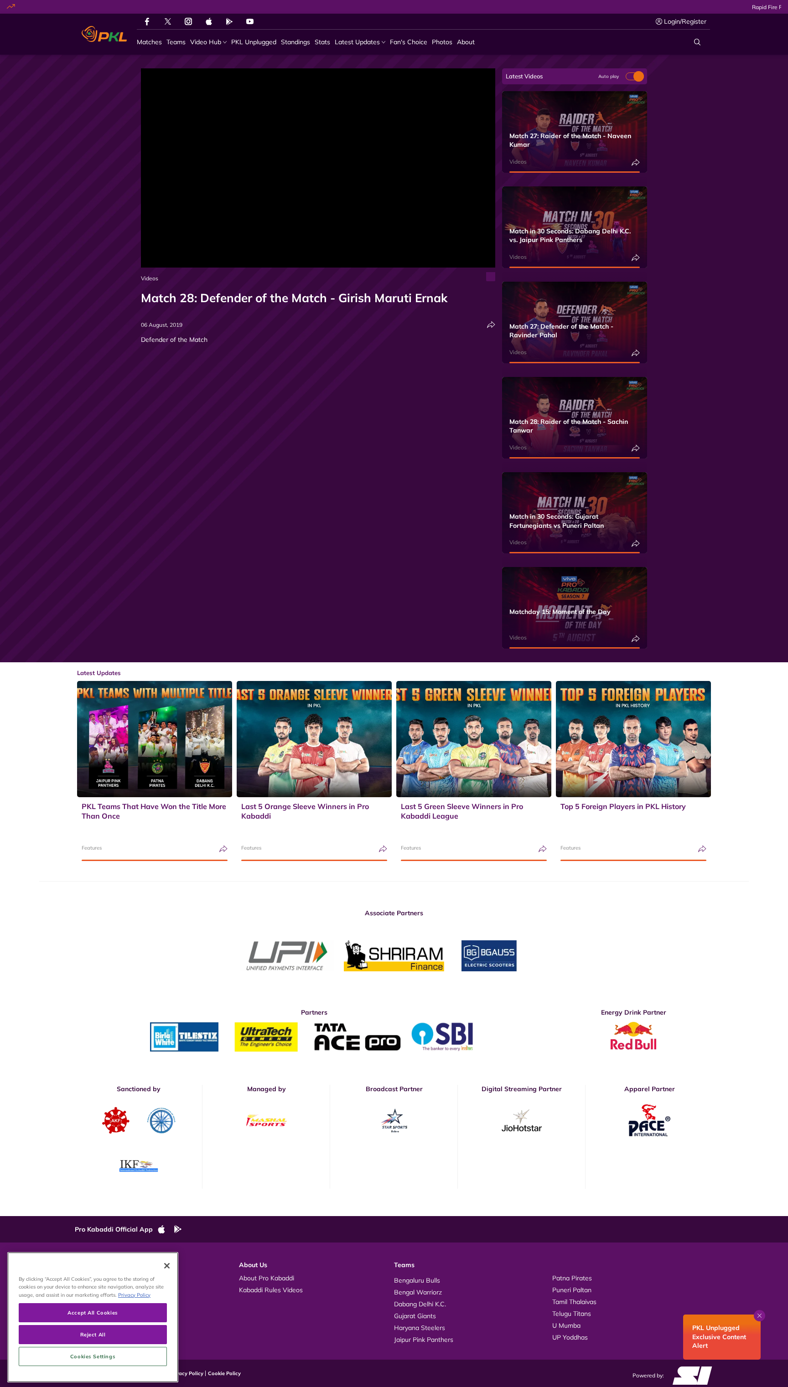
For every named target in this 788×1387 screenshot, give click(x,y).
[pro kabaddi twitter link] (168, 21)
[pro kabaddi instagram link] (188, 21)
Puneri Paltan (571, 1290)
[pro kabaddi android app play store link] (229, 21)
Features (92, 848)
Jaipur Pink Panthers (423, 1339)
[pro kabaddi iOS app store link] (209, 21)
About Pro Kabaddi (266, 1278)
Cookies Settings (92, 1356)
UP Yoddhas (570, 1337)
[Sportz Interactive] (689, 1375)
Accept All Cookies (92, 1312)
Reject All (93, 1334)
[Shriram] (287, 955)
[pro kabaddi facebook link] (147, 21)
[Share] (491, 325)
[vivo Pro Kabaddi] (104, 34)
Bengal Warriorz (418, 1292)
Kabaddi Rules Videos (271, 1290)
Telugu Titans (571, 1314)
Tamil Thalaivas (574, 1302)
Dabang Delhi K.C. (420, 1304)
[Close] (167, 1266)
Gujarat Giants (415, 1316)
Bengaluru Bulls (417, 1280)
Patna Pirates (572, 1278)
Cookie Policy (224, 1373)
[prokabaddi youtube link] (250, 21)
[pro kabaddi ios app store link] (165, 1230)
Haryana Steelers (419, 1328)
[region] (92, 1317)
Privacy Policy (186, 1373)
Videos (149, 278)
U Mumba (566, 1325)
